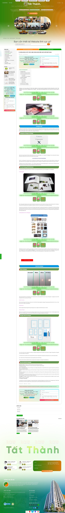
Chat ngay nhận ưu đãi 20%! (32, 266)
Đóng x (39, 246)
